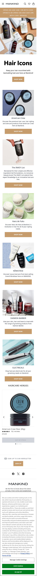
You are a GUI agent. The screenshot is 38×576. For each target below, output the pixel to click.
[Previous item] (3, 417)
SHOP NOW (18, 79)
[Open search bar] (25, 4)
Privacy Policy (25, 553)
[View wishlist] (29, 4)
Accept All (18, 572)
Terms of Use (6, 556)
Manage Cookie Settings (18, 560)
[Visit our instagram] (23, 473)
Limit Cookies (18, 566)
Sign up (18, 464)
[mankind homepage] (12, 4)
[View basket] (33, 4)
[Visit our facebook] (13, 473)
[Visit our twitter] (18, 473)
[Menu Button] (2, 4)
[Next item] (32, 417)
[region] (18, 534)
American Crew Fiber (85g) (13, 429)
